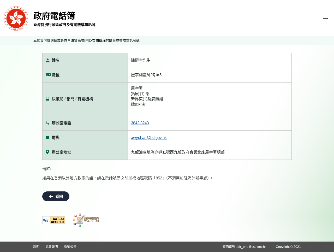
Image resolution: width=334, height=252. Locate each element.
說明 (36, 247)
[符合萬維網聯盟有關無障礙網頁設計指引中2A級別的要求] (53, 220)
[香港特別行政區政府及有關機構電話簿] (16, 18)
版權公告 (70, 247)
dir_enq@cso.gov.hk (251, 247)
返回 (59, 196)
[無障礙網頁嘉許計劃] (86, 220)
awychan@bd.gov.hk (149, 137)
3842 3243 (140, 123)
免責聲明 (51, 247)
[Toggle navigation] (326, 18)
